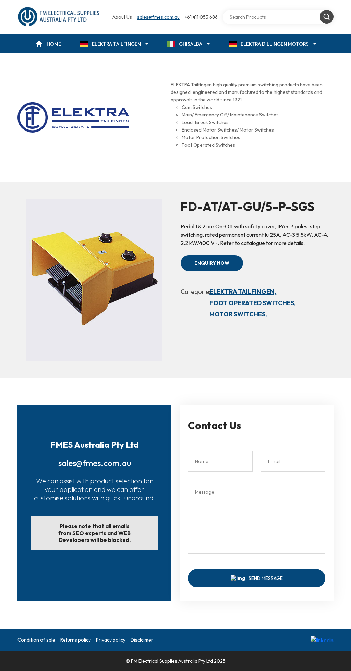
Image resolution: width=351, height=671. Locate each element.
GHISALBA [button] (190, 44)
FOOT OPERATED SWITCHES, (252, 303)
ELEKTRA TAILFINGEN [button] (116, 44)
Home (54, 44)
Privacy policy (110, 640)
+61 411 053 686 (201, 17)
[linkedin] (322, 639)
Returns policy (75, 640)
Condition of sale (36, 640)
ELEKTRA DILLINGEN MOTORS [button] (275, 44)
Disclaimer (142, 640)
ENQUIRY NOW (211, 263)
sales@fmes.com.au (158, 17)
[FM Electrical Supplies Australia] (59, 17)
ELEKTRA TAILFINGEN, (242, 292)
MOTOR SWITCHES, (238, 314)
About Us (122, 17)
